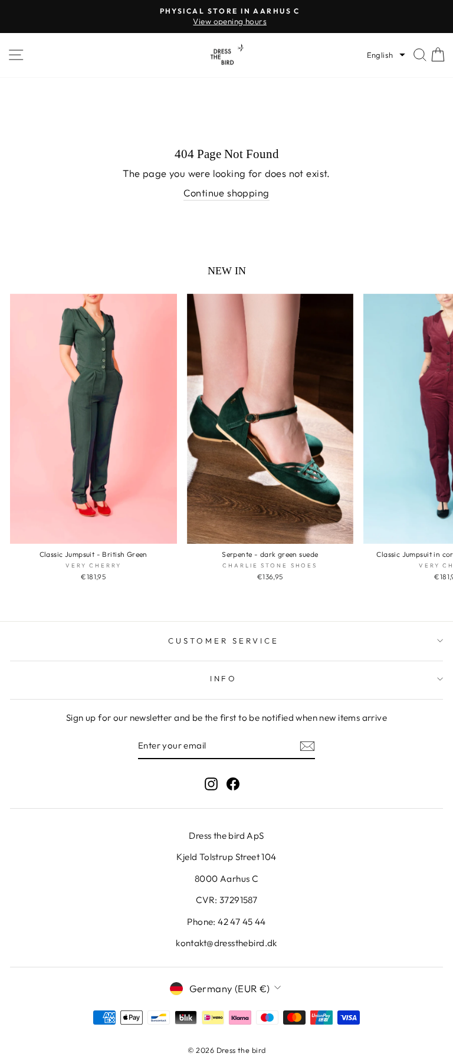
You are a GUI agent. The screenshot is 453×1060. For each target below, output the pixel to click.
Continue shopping (226, 192)
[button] (386, 55)
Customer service (223, 640)
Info (224, 678)
